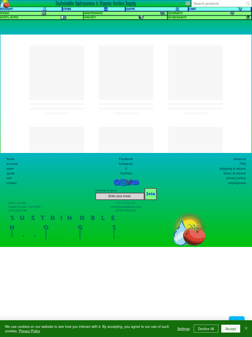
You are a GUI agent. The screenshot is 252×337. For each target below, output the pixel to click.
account (11, 164)
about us (240, 159)
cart (9, 178)
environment (177, 17)
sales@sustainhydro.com (126, 206)
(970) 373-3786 (17, 210)
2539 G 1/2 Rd (17, 203)
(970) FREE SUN (126, 210)
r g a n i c (46, 234)
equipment (175, 13)
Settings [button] (183, 328)
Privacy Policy (29, 330)
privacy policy (236, 178)
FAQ (243, 164)
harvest (89, 17)
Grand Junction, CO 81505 (24, 206)
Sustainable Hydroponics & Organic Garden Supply (96, 3)
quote (10, 173)
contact (11, 183)
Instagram (126, 164)
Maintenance (93, 13)
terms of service (234, 173)
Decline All (206, 328)
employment (237, 183)
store (9, 168)
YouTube (126, 173)
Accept (230, 328)
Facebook (126, 159)
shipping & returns (233, 168)
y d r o (12, 232)
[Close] (246, 328)
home (10, 159)
